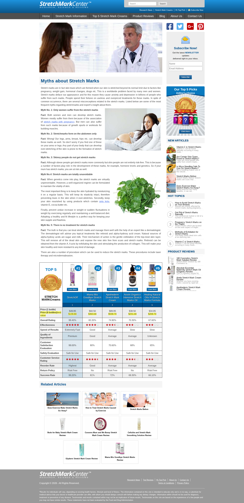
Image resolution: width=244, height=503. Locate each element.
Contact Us (195, 16)
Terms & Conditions (166, 483)
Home (46, 16)
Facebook (169, 26)
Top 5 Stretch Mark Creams (109, 16)
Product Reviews (143, 16)
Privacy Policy (183, 483)
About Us (176, 16)
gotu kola (104, 201)
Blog (162, 16)
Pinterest (200, 26)
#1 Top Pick (180, 10)
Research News (146, 10)
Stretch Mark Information (71, 16)
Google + (190, 26)
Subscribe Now (196, 10)
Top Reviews (148, 480)
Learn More (72, 289)
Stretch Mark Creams (164, 10)
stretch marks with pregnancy (59, 122)
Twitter (180, 26)
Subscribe (185, 77)
